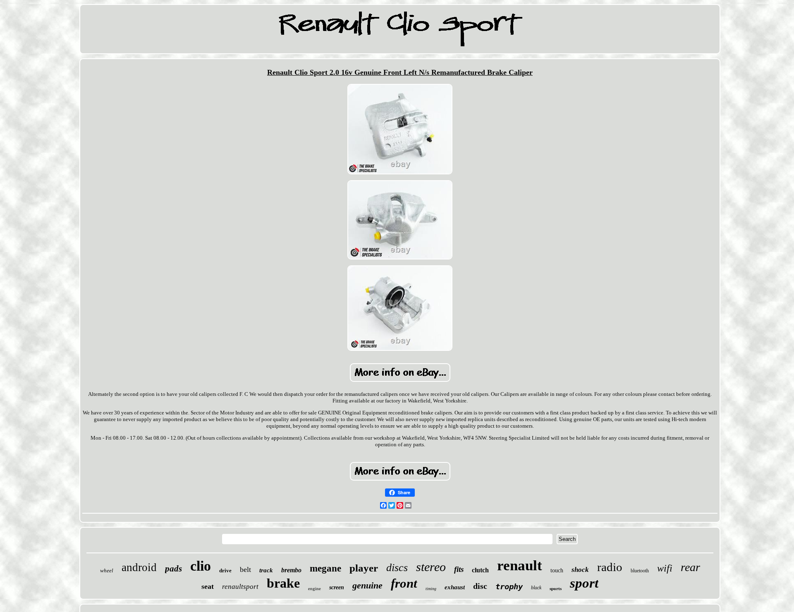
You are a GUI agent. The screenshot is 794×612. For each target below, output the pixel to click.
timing (431, 588)
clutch (480, 570)
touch (556, 570)
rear (690, 567)
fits (459, 569)
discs (397, 568)
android (139, 567)
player (363, 568)
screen (336, 587)
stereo (431, 567)
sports (556, 588)
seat (207, 586)
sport (584, 583)
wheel (106, 570)
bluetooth (640, 571)
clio (200, 566)
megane (325, 568)
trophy (509, 586)
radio (609, 567)
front (404, 583)
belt (245, 569)
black (536, 588)
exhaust (455, 587)
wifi (664, 568)
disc (480, 586)
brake (283, 583)
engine (314, 588)
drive (225, 570)
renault (519, 565)
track (266, 570)
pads (173, 569)
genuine (367, 585)
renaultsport (240, 587)
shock (580, 570)
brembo (291, 570)
